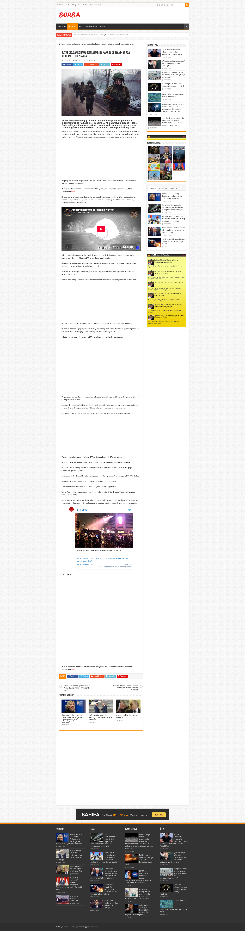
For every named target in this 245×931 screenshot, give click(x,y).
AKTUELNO (72, 26)
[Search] (187, 5)
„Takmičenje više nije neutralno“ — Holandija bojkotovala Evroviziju (173, 63)
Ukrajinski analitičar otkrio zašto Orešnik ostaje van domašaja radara (173, 241)
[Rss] (157, 5)
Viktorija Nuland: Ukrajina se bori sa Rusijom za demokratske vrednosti (125, 687)
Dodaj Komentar (91, 60)
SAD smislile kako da (80, 35)
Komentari (173, 188)
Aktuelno (60, 5)
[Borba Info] (70, 15)
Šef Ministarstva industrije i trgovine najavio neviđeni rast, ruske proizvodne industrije (173, 207)
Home (62, 44)
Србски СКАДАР (160, 260)
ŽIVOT (102, 26)
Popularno (163, 188)
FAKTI (81, 26)
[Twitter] (162, 5)
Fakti (67, 5)
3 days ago (162, 301)
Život (85, 5)
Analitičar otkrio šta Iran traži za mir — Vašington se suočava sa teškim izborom (173, 230)
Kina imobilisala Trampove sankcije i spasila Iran (162, 266)
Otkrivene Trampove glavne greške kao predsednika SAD (165, 310)
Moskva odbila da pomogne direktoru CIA (76, 868)
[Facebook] (159, 5)
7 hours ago (158, 278)
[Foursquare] (169, 5)
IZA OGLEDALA (91, 26)
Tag (182, 188)
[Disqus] (101, 770)
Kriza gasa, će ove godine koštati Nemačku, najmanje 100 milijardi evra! (77, 687)
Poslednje (152, 188)
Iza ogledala (76, 5)
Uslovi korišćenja (95, 5)
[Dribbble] (167, 5)
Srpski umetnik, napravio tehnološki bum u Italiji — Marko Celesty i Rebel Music (172, 52)
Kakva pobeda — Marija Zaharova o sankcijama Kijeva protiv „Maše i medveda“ (72, 718)
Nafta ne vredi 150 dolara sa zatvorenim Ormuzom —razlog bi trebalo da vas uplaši (173, 218)
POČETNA (62, 26)
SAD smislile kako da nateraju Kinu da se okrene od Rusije (100, 717)
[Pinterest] (165, 5)
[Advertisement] (140, 15)
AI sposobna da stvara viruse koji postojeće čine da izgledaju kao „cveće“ (173, 74)
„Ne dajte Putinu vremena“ (74, 898)
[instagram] (172, 5)
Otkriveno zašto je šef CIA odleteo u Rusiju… (111, 904)
